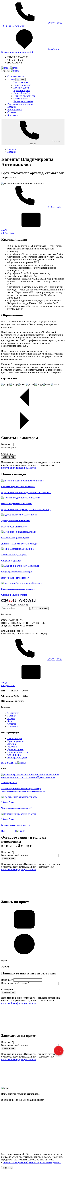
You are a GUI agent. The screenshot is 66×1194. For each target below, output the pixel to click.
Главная (11, 149)
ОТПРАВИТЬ (8, 457)
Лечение (11, 744)
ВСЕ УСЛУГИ (9, 762)
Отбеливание (20, 98)
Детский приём (22, 93)
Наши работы (14, 109)
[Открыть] (20, 79)
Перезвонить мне (39, 608)
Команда (11, 107)
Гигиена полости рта (24, 96)
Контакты (12, 115)
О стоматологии (15, 76)
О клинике (13, 713)
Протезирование (22, 85)
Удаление (12, 746)
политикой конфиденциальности (18, 467)
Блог (9, 721)
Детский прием (15, 749)
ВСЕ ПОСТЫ (8, 831)
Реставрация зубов (23, 101)
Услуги (11, 79)
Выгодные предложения (20, 104)
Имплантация (21, 82)
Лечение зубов (21, 87)
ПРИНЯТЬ (7, 1168)
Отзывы (11, 112)
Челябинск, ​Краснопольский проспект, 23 (30, 50)
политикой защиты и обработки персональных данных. (32, 1162)
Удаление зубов (22, 90)
